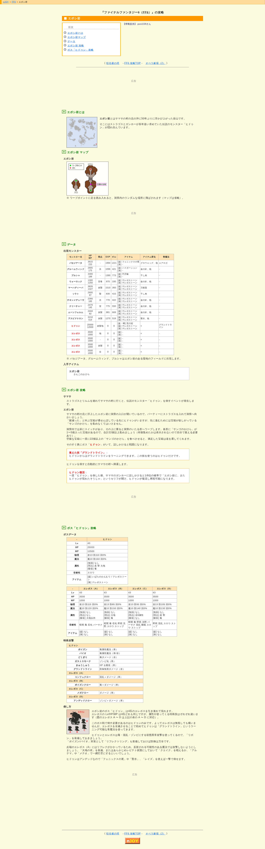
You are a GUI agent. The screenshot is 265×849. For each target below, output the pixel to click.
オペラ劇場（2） (155, 63)
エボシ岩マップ (76, 37)
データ (71, 41)
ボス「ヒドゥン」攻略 (80, 50)
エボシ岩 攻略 (75, 45)
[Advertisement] (120, 89)
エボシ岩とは (75, 33)
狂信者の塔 (112, 63)
